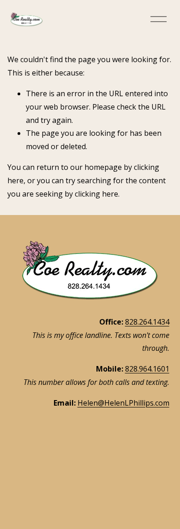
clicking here (96, 194)
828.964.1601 (147, 369)
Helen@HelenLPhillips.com (123, 403)
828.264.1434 (147, 322)
